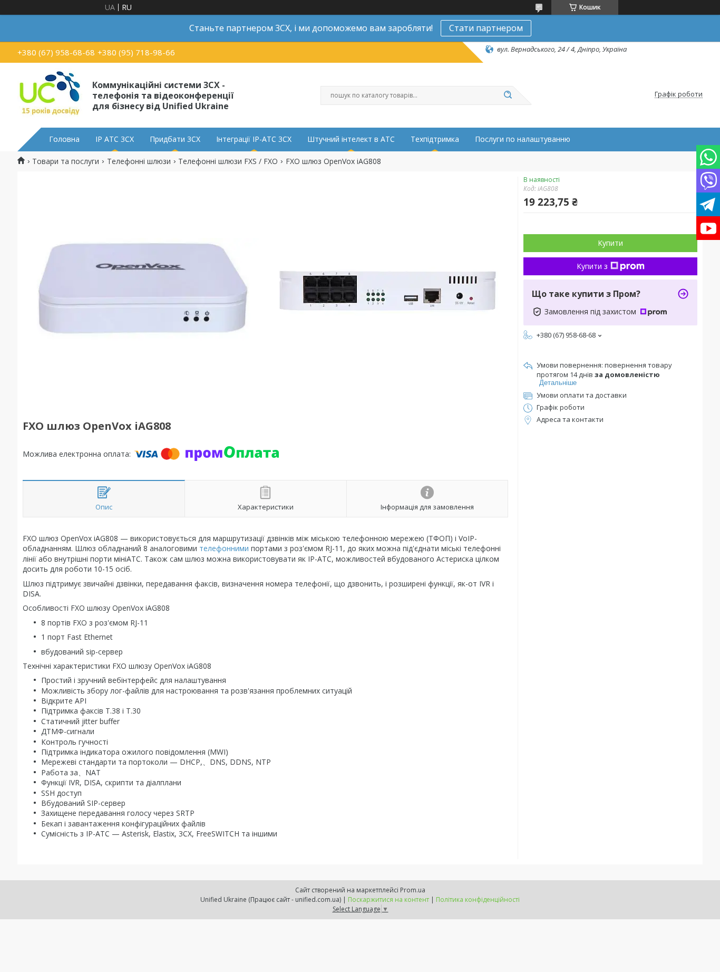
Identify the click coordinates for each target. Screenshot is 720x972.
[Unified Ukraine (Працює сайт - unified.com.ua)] (50, 94)
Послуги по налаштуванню (522, 139)
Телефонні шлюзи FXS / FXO (228, 161)
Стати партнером (486, 28)
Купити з (592, 266)
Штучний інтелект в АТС (351, 139)
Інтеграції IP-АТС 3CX (253, 139)
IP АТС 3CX (114, 139)
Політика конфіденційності (478, 899)
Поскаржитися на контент (388, 899)
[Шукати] (507, 95)
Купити (610, 243)
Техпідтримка (435, 139)
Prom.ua (412, 890)
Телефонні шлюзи (139, 161)
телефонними (224, 548)
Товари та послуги (65, 161)
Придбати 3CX (175, 139)
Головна (64, 139)
